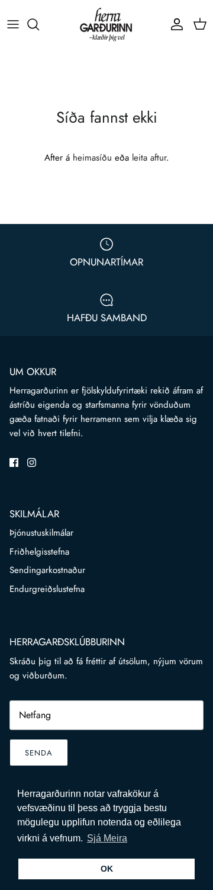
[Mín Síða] (174, 24)
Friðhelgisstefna (39, 551)
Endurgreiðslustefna (47, 589)
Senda (39, 752)
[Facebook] (13, 462)
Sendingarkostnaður (47, 570)
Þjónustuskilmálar (41, 532)
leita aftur (149, 157)
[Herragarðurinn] (106, 24)
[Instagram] (31, 462)
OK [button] (107, 868)
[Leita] (39, 24)
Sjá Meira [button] (107, 838)
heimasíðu (92, 157)
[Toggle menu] (13, 24)
